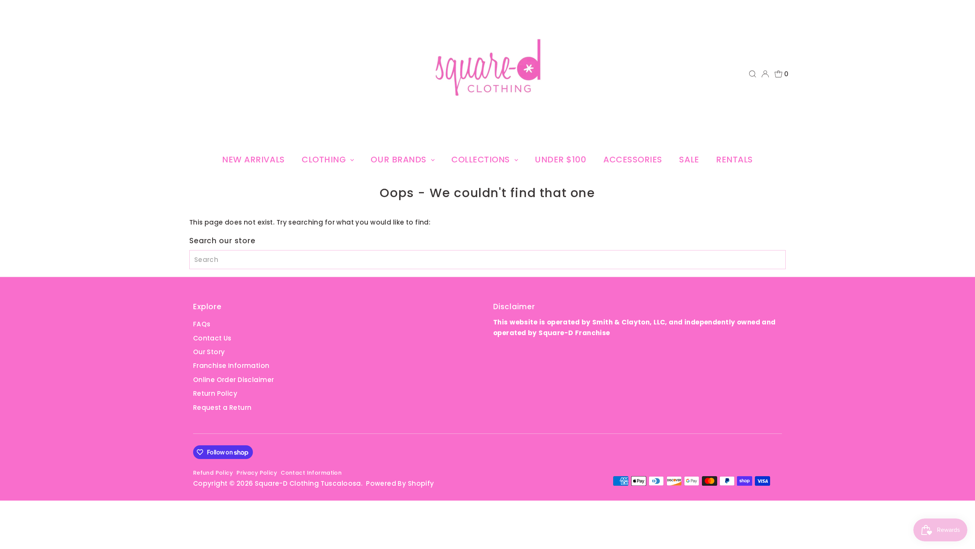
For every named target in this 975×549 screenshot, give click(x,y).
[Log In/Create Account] (765, 74)
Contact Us (212, 338)
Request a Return (222, 407)
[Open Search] (752, 74)
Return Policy (215, 393)
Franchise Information (231, 365)
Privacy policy (257, 473)
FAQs (202, 324)
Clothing (325, 159)
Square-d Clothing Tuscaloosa (308, 483)
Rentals (734, 159)
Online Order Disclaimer (233, 379)
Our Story (209, 351)
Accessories (632, 159)
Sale (689, 159)
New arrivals (253, 159)
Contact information (311, 473)
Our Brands (400, 159)
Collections (482, 159)
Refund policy (213, 473)
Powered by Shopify (400, 483)
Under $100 (561, 159)
